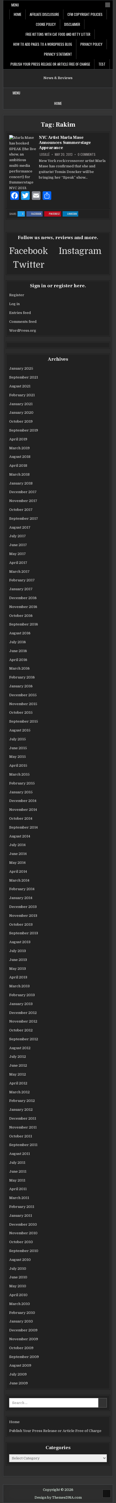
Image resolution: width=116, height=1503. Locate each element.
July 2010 (17, 1269)
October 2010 (21, 1242)
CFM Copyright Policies (85, 14)
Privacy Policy (91, 44)
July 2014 (17, 845)
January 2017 (21, 589)
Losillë (45, 154)
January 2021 (21, 404)
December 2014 (22, 801)
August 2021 (19, 386)
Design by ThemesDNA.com (58, 1498)
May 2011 (17, 1180)
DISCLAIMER (72, 24)
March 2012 (19, 1092)
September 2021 (23, 377)
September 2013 (23, 933)
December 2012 (23, 1013)
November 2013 (23, 916)
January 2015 (21, 792)
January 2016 (21, 686)
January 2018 (21, 483)
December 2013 (23, 907)
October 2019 (21, 421)
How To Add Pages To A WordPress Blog (42, 44)
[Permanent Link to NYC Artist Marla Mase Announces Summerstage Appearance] (22, 163)
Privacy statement (58, 54)
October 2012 (21, 1030)
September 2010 (23, 1251)
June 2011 (17, 1171)
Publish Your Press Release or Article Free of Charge (50, 64)
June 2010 (18, 1277)
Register (16, 295)
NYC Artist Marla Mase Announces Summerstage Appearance (65, 142)
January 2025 (21, 368)
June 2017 (18, 545)
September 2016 (23, 624)
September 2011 (23, 1145)
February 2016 (22, 677)
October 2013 (21, 924)
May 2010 (17, 1286)
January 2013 (21, 1004)
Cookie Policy (46, 24)
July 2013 (17, 951)
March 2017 (19, 572)
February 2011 (21, 1207)
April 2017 (18, 563)
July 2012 (17, 1057)
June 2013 (18, 960)
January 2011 (20, 1216)
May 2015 (17, 757)
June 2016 (18, 651)
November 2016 (23, 607)
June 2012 (18, 1065)
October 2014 (20, 818)
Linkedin (72, 214)
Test (101, 64)
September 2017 (23, 519)
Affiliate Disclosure (44, 14)
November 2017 (23, 501)
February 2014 (22, 889)
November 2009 (23, 1339)
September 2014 (23, 827)
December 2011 (22, 1118)
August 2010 (20, 1260)
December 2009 (23, 1330)
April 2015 (18, 765)
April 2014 (18, 871)
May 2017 (17, 554)
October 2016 (21, 616)
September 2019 (23, 430)
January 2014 (20, 898)
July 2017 (17, 536)
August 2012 (19, 1048)
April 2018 (18, 466)
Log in (14, 304)
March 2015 (19, 774)
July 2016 (17, 642)
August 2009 (20, 1365)
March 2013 (19, 986)
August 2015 (19, 730)
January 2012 (21, 1110)
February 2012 (22, 1101)
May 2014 (17, 863)
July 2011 (17, 1163)
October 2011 (20, 1136)
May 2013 (17, 969)
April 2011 (18, 1189)
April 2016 (18, 660)
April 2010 (18, 1295)
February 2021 (22, 395)
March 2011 (19, 1198)
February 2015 (22, 783)
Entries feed (20, 313)
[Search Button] (107, 4)
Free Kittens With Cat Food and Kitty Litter (58, 34)
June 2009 (18, 1383)
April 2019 (18, 439)
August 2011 (19, 1154)
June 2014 (18, 854)
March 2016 (19, 668)
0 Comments (86, 154)
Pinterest (55, 214)
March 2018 (19, 474)
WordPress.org (22, 330)
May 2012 (17, 1074)
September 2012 (23, 1039)
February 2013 (22, 995)
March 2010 (19, 1304)
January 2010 (21, 1321)
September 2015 (23, 721)
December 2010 (23, 1224)
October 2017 (21, 510)
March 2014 (19, 880)
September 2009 (24, 1357)
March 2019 (19, 448)
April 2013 (18, 977)
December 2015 (23, 695)
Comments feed (22, 322)
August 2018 (19, 457)
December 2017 (23, 492)
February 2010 (22, 1313)
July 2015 (17, 739)
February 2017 (22, 580)
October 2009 (21, 1348)
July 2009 (18, 1374)
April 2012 (18, 1083)
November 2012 (23, 1021)
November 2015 (23, 704)
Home (17, 14)
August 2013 (19, 942)
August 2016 (19, 633)
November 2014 (23, 810)
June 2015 (18, 748)
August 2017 (19, 527)
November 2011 (23, 1127)
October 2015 (21, 712)
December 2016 (23, 598)
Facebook (37, 214)
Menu (15, 5)
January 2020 (21, 413)
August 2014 (19, 836)
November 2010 (23, 1233)
